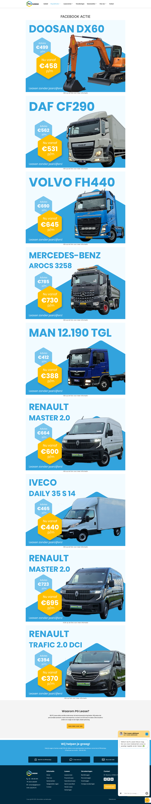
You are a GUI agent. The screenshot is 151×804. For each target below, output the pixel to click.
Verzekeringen (80, 4)
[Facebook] (105, 779)
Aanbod (46, 4)
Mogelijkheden (55, 4)
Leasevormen (67, 4)
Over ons (102, 4)
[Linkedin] (108, 779)
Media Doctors (120, 799)
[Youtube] (112, 779)
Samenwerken (91, 4)
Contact (111, 4)
